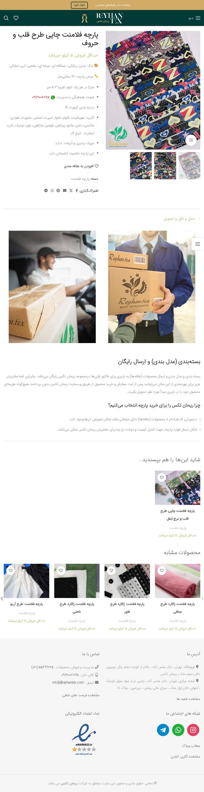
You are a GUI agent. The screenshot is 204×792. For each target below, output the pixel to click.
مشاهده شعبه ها (188, 699)
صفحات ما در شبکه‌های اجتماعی (113, 5)
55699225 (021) (42, 667)
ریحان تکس (69, 783)
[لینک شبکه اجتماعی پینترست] (58, 191)
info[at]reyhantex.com (68, 682)
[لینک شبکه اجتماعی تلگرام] (46, 191)
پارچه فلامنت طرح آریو (26, 604)
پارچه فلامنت (80, 179)
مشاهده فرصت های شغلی (81, 695)
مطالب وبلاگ (191, 746)
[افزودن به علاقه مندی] (161, 477)
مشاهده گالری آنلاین (185, 756)
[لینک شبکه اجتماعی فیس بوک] (76, 191)
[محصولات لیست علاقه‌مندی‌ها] (16, 18)
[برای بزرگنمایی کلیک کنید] (191, 140)
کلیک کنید (79, 5)
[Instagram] (193, 729)
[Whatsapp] (178, 729)
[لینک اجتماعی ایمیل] (64, 191)
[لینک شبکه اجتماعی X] (71, 191)
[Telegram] (163, 729)
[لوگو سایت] (102, 17)
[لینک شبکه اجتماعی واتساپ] (52, 191)
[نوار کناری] (198, 244)
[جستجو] (6, 18)
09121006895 (70, 675)
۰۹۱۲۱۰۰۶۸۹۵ (41, 97)
